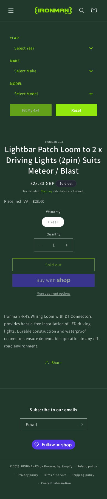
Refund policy (87, 466)
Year (14, 37)
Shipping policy (83, 475)
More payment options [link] (54, 293)
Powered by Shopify (58, 466)
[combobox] (53, 48)
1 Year (55, 223)
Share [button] (57, 362)
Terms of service (54, 475)
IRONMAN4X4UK (32, 466)
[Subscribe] (81, 424)
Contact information (56, 483)
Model (16, 83)
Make (14, 60)
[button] (11, 10)
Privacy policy (28, 475)
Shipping (46, 191)
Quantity (53, 234)
